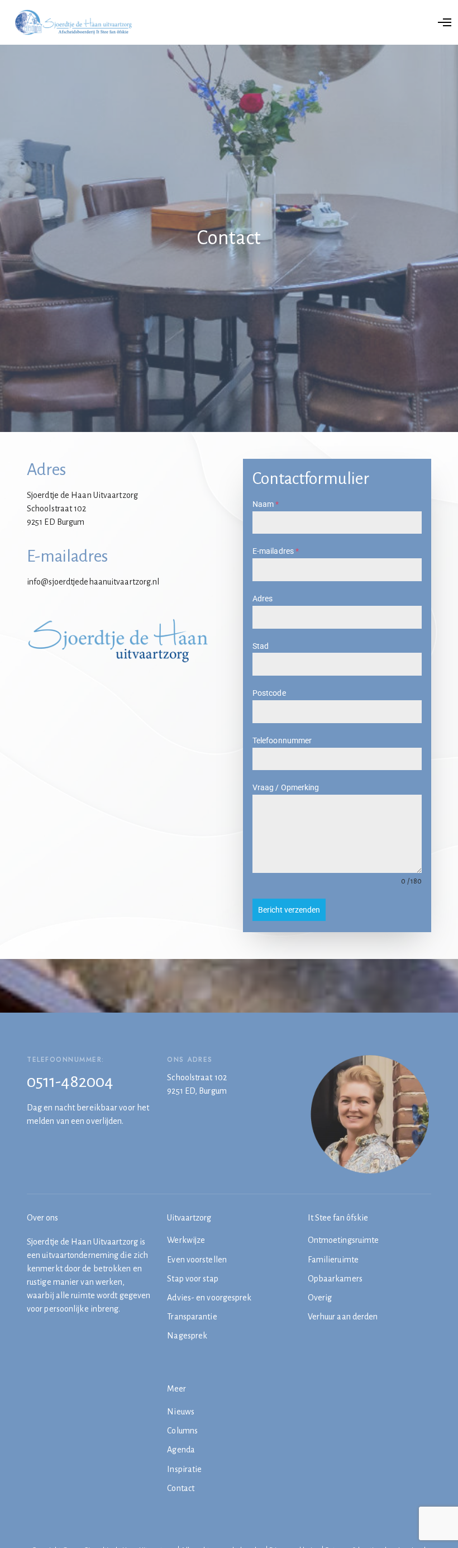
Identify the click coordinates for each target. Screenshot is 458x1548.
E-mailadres (275, 551)
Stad (260, 646)
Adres (262, 598)
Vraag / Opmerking (285, 787)
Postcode (269, 692)
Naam (265, 504)
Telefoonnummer (282, 740)
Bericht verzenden (289, 909)
